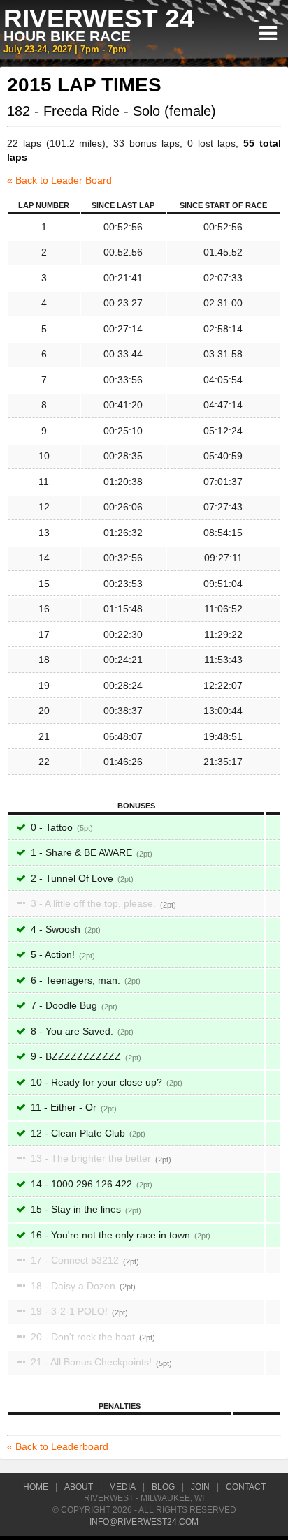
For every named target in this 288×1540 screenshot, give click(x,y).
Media (122, 1487)
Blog (163, 1487)
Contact (246, 1487)
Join (200, 1487)
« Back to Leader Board (59, 180)
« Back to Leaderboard (57, 1446)
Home (35, 1487)
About (78, 1487)
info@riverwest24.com (144, 1522)
